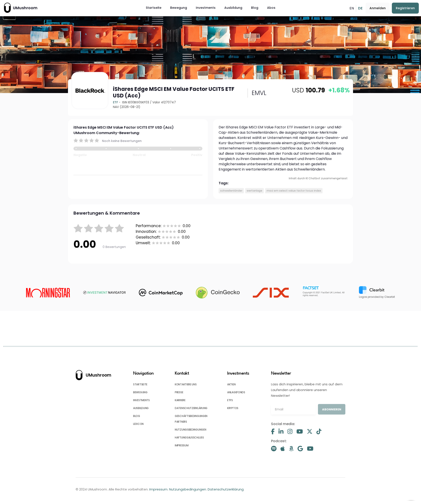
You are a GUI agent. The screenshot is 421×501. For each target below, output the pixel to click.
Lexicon (138, 424)
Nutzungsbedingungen (187, 489)
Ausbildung (233, 7)
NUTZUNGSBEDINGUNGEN (190, 429)
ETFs (230, 400)
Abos (271, 7)
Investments (206, 7)
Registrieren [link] (405, 8)
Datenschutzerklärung (226, 489)
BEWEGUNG (140, 392)
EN (352, 8)
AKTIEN (231, 384)
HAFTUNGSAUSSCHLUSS (189, 437)
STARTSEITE (140, 384)
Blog (254, 7)
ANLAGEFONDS (236, 392)
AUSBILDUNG (141, 408)
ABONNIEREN (331, 409)
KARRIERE (180, 400)
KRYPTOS (232, 408)
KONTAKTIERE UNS (186, 384)
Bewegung (178, 7)
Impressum (158, 489)
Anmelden (377, 8)
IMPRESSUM (181, 445)
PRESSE (179, 392)
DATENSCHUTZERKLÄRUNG (191, 408)
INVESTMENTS (141, 400)
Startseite (153, 7)
